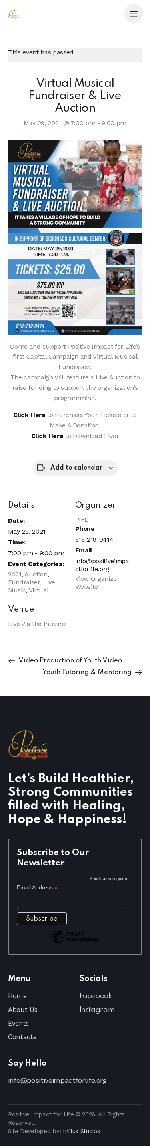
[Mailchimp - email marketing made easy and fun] (75, 943)
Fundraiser (24, 582)
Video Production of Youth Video (69, 660)
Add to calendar (76, 468)
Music (17, 590)
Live (49, 582)
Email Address (37, 887)
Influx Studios (81, 1131)
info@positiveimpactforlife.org (57, 1080)
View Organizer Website (97, 582)
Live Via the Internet (37, 624)
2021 (15, 574)
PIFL (82, 519)
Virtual (39, 590)
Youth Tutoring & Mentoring (87, 672)
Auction (36, 574)
